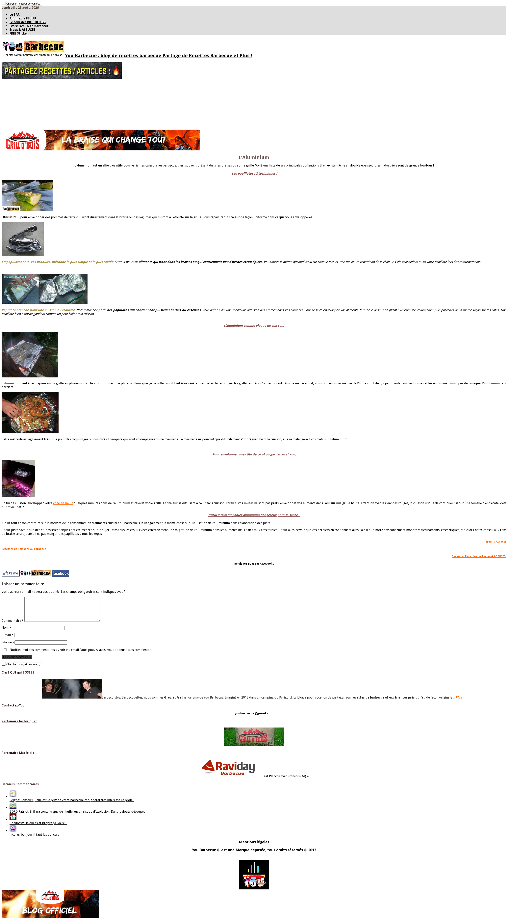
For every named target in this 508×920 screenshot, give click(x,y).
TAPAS (13, 92)
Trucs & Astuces (496, 541)
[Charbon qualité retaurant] (101, 149)
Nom (6, 627)
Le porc (22, 100)
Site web (8, 642)
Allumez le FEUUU (23, 18)
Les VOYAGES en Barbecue (29, 26)
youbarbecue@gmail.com (254, 713)
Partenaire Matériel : (18, 753)
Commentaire (13, 621)
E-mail (7, 635)
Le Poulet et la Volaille (31, 106)
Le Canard (23, 109)
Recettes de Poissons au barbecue (24, 549)
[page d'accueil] (36, 576)
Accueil (14, 84)
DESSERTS (15, 125)
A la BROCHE (17, 117)
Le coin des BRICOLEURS (28, 22)
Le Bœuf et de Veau (29, 97)
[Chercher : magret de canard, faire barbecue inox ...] (3, 4)
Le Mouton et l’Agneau (31, 103)
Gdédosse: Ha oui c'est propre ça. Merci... (38, 823)
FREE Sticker (19, 33)
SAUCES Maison (19, 89)
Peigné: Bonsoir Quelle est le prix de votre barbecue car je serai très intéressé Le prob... (72, 800)
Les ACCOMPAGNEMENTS (24, 120)
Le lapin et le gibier (29, 112)
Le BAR (15, 14)
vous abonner (117, 650)
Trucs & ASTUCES (22, 30)
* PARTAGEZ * (18, 86)
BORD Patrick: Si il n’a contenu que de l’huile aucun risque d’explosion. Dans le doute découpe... (77, 811)
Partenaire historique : (19, 721)
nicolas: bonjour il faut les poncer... (34, 834)
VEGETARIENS (18, 123)
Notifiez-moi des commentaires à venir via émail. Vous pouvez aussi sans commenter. (80, 650)
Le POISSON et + (20, 114)
